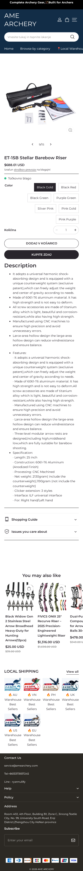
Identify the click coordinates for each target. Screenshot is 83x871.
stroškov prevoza (25, 169)
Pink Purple (67, 219)
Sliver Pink (45, 208)
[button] (74, 20)
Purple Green (66, 198)
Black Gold (45, 187)
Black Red (68, 187)
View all (72, 672)
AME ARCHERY (46, 869)
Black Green (39, 198)
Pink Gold (69, 208)
